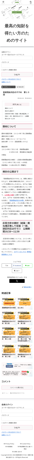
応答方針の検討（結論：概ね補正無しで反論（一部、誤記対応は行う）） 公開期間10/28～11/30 (17, 116)
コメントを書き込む (17, 387)
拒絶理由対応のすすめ (9, 87)
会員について (6, 82)
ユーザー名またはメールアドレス (13, 54)
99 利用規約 (8, 446)
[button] (17, 271)
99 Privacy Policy (9, 444)
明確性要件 (21, 87)
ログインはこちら (20, 252)
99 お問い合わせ (17, 452)
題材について (9, 108)
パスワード (5, 62)
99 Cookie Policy (25, 444)
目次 (14, 104)
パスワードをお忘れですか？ (11, 79)
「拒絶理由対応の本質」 (17, 200)
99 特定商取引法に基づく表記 (25, 448)
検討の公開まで (9, 111)
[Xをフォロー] (17, 281)
